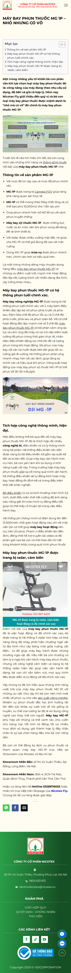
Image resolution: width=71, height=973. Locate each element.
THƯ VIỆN (35, 916)
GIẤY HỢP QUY (35, 907)
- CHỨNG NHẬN (35, 912)
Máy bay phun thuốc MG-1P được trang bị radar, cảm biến (34, 68)
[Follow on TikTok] (35, 939)
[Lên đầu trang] (62, 952)
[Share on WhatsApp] (6, 807)
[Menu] (66, 5)
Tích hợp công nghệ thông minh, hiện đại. (35, 61)
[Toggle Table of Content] (60, 44)
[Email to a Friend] (24, 807)
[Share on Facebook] (15, 807)
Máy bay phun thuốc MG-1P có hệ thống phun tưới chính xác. (33, 55)
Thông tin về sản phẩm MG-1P (26, 49)
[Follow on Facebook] (26, 939)
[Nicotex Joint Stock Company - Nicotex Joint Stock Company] (9, 5)
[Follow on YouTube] (44, 939)
